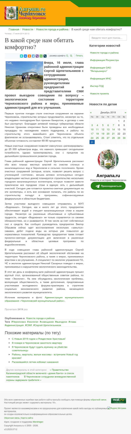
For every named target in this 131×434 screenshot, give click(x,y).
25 (97, 138)
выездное (61, 321)
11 (97, 129)
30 (124, 138)
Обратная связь (12, 417)
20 (108, 133)
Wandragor (38, 421)
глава (73, 321)
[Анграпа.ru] (42, 13)
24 (92, 138)
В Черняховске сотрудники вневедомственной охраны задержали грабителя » (41, 378)
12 (102, 129)
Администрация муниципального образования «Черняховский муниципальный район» (44, 299)
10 (92, 129)
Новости (27, 29)
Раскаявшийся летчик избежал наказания (35, 361)
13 (108, 129)
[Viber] (37, 56)
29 (119, 138)
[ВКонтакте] (25, 56)
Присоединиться (111, 186)
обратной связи (98, 399)
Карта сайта (27, 417)
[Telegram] (33, 56)
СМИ (29, 325)
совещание (47, 321)
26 (102, 138)
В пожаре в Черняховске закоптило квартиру (37, 342)
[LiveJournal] (45, 56)
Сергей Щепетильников (48, 325)
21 (113, 133)
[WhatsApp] (41, 56)
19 (102, 133)
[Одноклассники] (29, 56)
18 (97, 133)
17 (92, 133)
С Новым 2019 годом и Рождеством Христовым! (39, 338)
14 (113, 129)
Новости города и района (52, 29)
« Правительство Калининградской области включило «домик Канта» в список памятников (40, 373)
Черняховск (19, 321)
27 (108, 138)
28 (113, 138)
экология (33, 321)
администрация (15, 325)
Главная (14, 29)
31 (92, 142)
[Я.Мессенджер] (21, 56)
